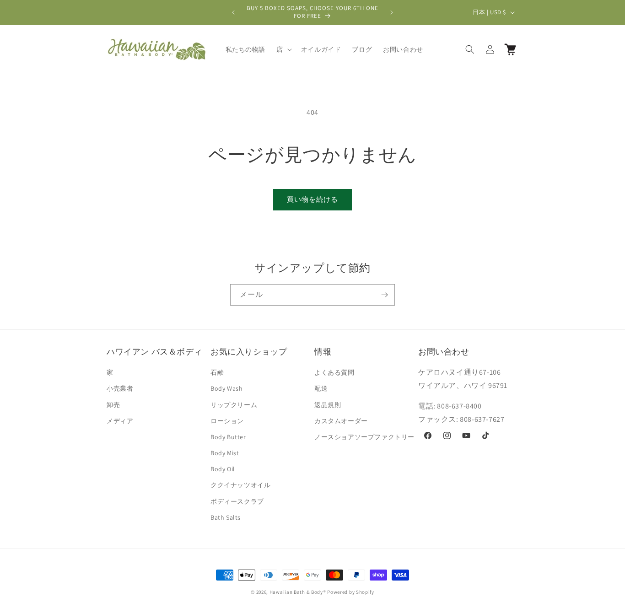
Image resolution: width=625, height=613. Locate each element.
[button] (283, 49)
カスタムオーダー (341, 421)
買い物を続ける (312, 199)
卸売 (113, 405)
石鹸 (217, 372)
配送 (321, 388)
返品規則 (327, 405)
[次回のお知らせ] (392, 12)
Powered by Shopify (350, 592)
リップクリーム (233, 405)
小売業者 (120, 388)
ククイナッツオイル (240, 485)
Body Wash (226, 388)
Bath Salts (225, 517)
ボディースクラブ (237, 501)
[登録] (384, 295)
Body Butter (228, 437)
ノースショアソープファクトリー (364, 437)
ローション (227, 421)
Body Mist (224, 453)
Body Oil (222, 469)
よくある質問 (334, 372)
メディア (120, 421)
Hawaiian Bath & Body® (297, 592)
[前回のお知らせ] (233, 12)
